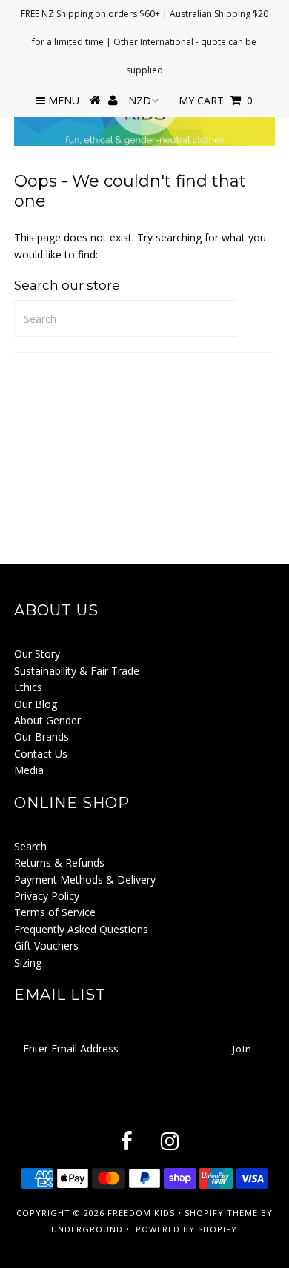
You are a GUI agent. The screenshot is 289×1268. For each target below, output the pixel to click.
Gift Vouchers (46, 945)
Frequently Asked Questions (81, 929)
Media (29, 770)
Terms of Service (55, 912)
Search (30, 846)
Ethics (28, 687)
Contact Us (40, 754)
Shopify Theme (221, 1212)
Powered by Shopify (186, 1229)
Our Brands (41, 737)
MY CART (216, 100)
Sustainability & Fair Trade (76, 671)
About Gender (47, 720)
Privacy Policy (46, 896)
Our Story (37, 654)
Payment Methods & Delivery (85, 879)
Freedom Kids (141, 1212)
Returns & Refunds (59, 862)
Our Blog (35, 704)
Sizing (27, 962)
